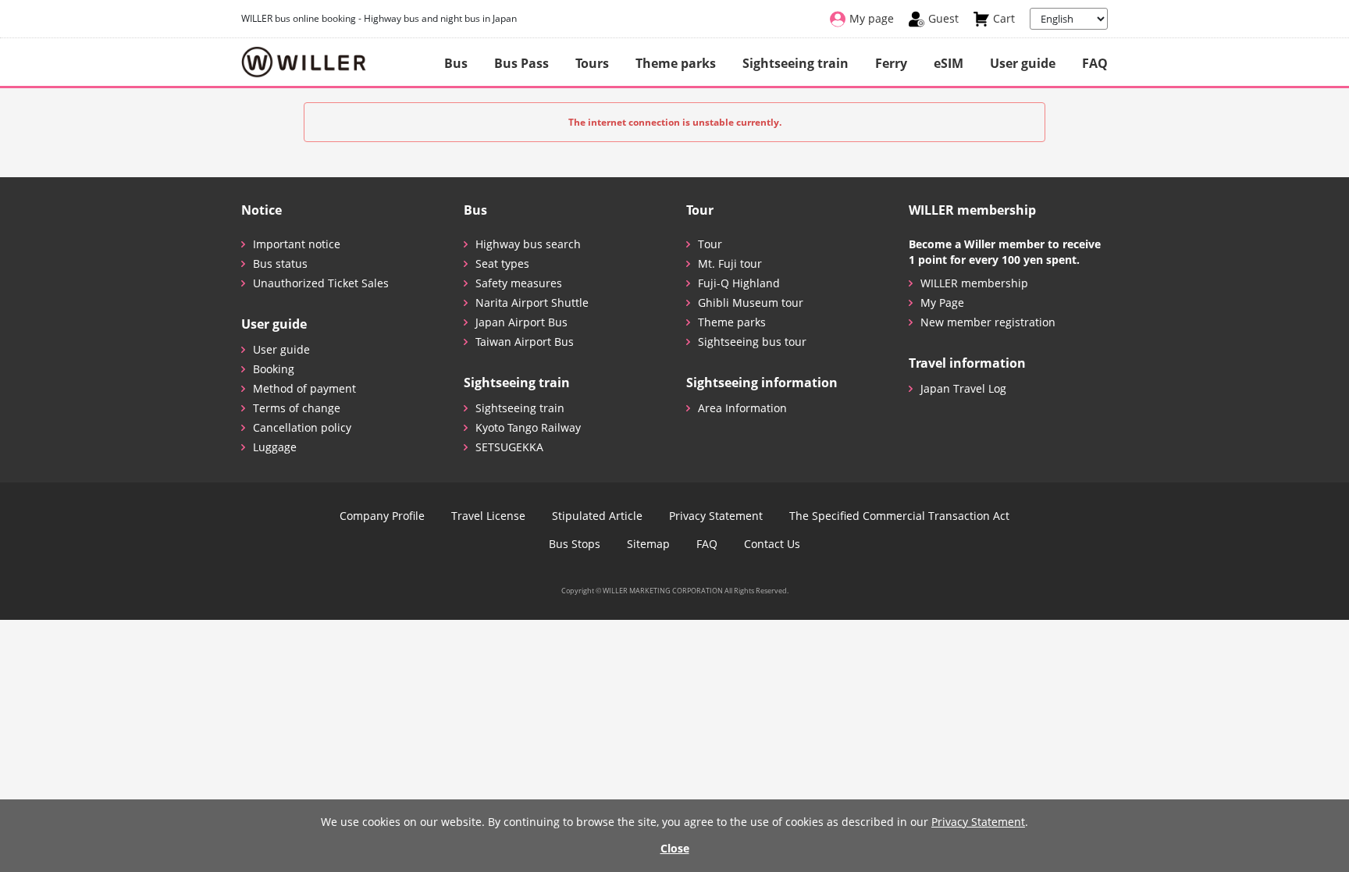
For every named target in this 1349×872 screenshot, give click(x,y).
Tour (710, 244)
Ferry (891, 63)
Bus (456, 63)
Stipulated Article (597, 516)
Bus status (280, 263)
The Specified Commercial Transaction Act (899, 516)
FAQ (1095, 63)
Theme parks (675, 63)
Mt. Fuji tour (730, 263)
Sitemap (648, 544)
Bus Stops (574, 544)
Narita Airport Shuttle (532, 302)
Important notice (296, 244)
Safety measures (518, 283)
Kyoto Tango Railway (528, 427)
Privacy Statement (716, 516)
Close (674, 848)
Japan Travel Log (963, 388)
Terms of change (296, 407)
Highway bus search (528, 244)
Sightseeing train (795, 63)
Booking (273, 368)
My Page (942, 302)
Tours (592, 63)
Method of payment (304, 388)
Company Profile (382, 516)
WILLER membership (974, 283)
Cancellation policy (302, 427)
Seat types (502, 263)
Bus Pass (521, 63)
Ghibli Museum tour (750, 302)
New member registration (987, 322)
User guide (1022, 63)
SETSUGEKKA (509, 447)
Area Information (742, 407)
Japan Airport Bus (521, 322)
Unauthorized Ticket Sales (321, 283)
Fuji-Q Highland (739, 283)
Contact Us (772, 544)
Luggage (275, 447)
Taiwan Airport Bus (524, 341)
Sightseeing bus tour (752, 341)
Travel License (488, 516)
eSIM (948, 63)
